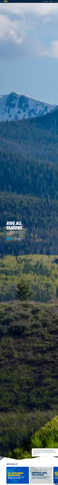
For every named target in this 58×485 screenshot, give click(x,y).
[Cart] (56, 1)
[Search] (54, 1)
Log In (51, 1)
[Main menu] (1, 1)
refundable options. (47, 451)
